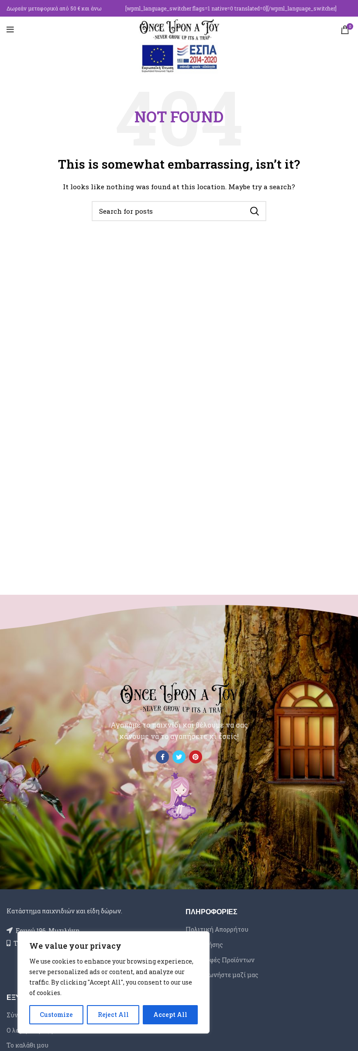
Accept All (170, 1014)
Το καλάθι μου (27, 1045)
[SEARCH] (254, 211)
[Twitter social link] (179, 756)
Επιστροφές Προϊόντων (220, 960)
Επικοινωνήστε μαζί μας (222, 975)
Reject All (113, 1014)
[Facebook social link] (162, 756)
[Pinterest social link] (195, 756)
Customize (56, 1014)
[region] (113, 982)
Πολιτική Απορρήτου (217, 929)
